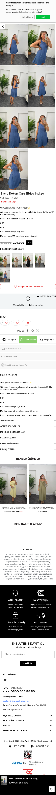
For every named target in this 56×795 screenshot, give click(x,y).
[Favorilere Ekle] (50, 29)
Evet (43, 17)
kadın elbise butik (13, 571)
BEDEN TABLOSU (48, 296)
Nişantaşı (10, 554)
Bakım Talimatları (9, 443)
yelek (31, 579)
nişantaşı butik (27, 571)
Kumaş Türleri (7, 449)
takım (29, 574)
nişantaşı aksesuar (13, 564)
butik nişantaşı (33, 566)
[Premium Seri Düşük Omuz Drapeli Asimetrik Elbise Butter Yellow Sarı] (13, 484)
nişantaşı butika (13, 561)
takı (42, 579)
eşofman (16, 574)
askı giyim (42, 564)
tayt (49, 576)
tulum (36, 579)
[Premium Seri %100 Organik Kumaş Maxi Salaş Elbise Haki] (42, 484)
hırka (20, 576)
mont (18, 579)
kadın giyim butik (29, 564)
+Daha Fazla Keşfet (8, 202)
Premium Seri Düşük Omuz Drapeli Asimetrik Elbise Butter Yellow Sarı (14, 507)
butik (26, 569)
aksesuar (48, 579)
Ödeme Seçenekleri (10, 426)
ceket (5, 579)
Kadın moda (26, 557)
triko (50, 574)
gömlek (8, 576)
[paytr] (28, 763)
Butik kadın (15, 557)
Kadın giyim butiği (37, 554)
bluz (39, 574)
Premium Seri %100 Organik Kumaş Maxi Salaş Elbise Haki (42, 507)
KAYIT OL (28, 663)
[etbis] (28, 755)
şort (40, 576)
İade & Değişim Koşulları (13, 432)
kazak (44, 574)
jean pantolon (41, 571)
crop (25, 576)
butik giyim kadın (16, 569)
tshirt (14, 576)
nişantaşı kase (42, 561)
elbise (23, 574)
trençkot (24, 579)
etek (44, 576)
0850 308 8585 (15, 607)
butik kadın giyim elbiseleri (41, 569)
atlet (35, 574)
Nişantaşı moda (39, 557)
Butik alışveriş (24, 559)
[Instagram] (6, 680)
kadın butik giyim (18, 566)
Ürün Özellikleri (9, 375)
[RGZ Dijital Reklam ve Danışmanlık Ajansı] (28, 772)
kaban (12, 579)
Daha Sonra (27, 17)
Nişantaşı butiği (21, 554)
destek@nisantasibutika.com (16, 701)
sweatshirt (32, 576)
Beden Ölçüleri (8, 438)
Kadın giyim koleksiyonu (41, 559)
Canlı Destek (30, 339)
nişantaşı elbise (29, 561)
